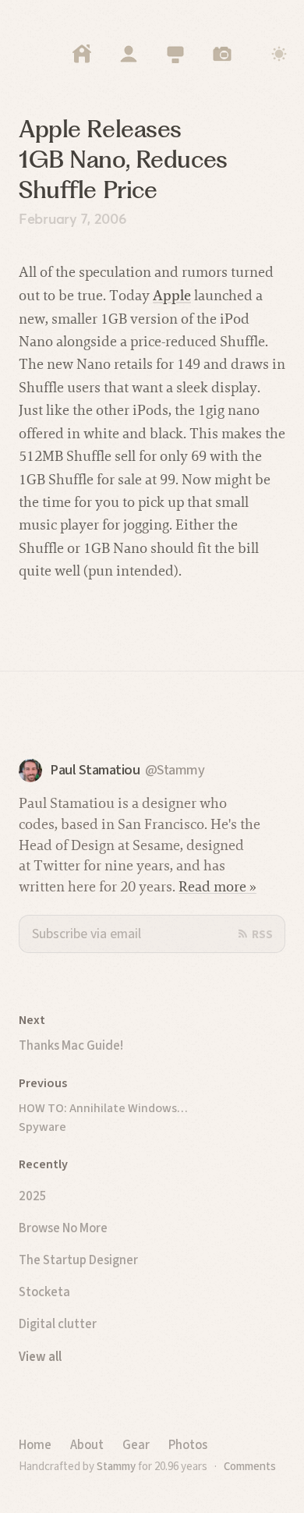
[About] (129, 54)
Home (35, 1444)
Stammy (116, 1466)
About (87, 1444)
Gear (136, 1444)
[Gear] (175, 54)
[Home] (82, 54)
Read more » (217, 886)
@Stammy (175, 770)
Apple (172, 295)
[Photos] (222, 54)
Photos (187, 1444)
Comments (250, 1466)
